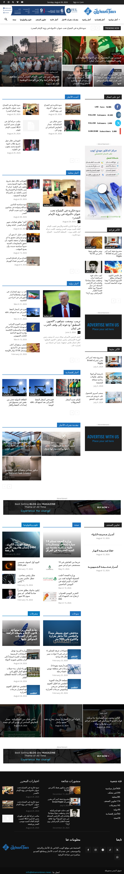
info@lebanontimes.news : (39, 872)
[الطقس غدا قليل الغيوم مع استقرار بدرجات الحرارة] (33, 690)
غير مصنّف (89, 271)
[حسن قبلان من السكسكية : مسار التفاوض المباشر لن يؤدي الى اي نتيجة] (72, 125)
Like (96, 107)
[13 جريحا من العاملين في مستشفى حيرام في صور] (49, 566)
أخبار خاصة (20, 715)
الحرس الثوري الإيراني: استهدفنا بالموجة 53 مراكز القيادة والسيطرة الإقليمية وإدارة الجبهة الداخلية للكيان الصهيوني (16, 330)
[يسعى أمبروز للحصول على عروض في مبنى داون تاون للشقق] (114, 397)
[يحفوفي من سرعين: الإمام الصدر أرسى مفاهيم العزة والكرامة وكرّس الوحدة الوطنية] (31, 61)
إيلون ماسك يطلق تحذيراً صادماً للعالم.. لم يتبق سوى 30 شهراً (28, 593)
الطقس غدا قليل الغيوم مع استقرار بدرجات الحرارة (16, 689)
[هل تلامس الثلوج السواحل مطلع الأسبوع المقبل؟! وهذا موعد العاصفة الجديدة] (113, 267)
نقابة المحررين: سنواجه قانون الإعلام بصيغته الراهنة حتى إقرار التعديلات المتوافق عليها (21, 634)
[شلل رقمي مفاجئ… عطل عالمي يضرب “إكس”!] (9, 579)
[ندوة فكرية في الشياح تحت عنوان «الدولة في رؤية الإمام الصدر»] (31, 109)
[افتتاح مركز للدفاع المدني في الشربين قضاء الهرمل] (33, 261)
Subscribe (93, 131)
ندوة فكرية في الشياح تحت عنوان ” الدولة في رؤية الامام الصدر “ (27, 805)
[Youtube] (22, 2)
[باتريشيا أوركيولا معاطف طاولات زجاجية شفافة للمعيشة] (114, 378)
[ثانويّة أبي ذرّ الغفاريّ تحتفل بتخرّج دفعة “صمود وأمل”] (62, 720)
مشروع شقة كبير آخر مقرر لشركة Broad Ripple (113, 253)
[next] (93, 28)
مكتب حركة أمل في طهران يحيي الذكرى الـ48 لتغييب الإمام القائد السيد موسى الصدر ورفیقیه (28, 820)
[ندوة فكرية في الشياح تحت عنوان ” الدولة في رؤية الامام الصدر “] (72, 109)
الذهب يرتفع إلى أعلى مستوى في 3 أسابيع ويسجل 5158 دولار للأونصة (16, 348)
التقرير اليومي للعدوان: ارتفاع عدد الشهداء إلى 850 (68, 596)
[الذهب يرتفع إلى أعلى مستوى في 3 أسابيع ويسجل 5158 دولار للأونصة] (33, 347)
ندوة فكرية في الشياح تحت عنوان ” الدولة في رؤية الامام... (53, 108)
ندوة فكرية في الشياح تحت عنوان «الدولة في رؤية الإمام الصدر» (58, 28)
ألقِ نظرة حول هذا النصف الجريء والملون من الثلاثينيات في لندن (20, 445)
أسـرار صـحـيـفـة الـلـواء (103, 534)
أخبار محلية (73, 173)
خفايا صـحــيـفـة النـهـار (103, 550)
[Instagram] (8, 2)
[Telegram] (103, 850)
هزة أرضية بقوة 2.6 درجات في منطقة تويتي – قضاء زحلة (57, 668)
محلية (107, 271)
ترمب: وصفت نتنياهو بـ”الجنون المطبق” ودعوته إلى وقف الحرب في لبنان (62, 325)
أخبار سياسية (54, 72)
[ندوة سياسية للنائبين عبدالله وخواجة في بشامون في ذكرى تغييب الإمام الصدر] (33, 207)
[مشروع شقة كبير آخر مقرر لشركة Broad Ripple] (113, 243)
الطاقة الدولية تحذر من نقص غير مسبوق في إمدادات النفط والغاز (17, 402)
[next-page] (72, 161)
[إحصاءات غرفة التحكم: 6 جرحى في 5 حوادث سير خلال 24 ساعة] (74, 654)
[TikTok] (110, 850)
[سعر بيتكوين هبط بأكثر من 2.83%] (93, 243)
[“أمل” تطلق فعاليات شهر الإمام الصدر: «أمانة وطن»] (33, 225)
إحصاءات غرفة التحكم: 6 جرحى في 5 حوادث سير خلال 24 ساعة (57, 653)
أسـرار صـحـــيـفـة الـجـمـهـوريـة (103, 566)
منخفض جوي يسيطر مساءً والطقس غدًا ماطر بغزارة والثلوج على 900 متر (63, 635)
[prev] (98, 28)
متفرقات (117, 70)
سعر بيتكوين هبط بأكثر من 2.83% (95, 252)
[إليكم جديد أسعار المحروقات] (68, 387)
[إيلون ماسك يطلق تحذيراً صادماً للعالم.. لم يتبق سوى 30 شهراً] (9, 594)
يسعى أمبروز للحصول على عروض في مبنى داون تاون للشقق (94, 396)
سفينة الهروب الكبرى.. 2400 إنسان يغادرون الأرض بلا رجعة (20, 547)
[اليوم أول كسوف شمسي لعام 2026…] (9, 566)
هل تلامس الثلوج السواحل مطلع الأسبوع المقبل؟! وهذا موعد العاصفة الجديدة (113, 279)
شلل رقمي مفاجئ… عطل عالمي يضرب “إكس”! (26, 578)
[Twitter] (13, 2)
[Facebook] (4, 2)
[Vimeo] (17, 2)
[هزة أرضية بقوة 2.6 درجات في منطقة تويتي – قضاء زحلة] (74, 669)
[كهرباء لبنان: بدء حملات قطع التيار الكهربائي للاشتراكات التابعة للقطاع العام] (33, 672)
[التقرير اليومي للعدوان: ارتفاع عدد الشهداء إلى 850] (49, 597)
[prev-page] (77, 161)
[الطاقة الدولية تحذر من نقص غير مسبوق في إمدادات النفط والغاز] (14, 387)
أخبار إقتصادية (8, 395)
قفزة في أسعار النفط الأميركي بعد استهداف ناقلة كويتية (16, 312)
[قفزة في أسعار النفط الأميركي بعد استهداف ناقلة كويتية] (33, 312)
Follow (92, 115)
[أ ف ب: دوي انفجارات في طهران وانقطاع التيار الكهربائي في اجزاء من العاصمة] (33, 294)
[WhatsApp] (117, 857)
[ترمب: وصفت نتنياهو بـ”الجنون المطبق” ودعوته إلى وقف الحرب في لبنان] (61, 303)
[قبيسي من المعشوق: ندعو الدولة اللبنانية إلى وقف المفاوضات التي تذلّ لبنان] (93, 50)
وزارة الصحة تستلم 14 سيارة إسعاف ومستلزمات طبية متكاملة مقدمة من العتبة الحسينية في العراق (60, 546)
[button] (6, 20)
